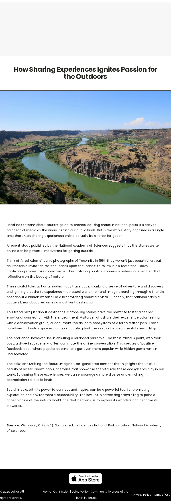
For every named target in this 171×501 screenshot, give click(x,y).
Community (99, 491)
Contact (91, 497)
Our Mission (61, 491)
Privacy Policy (143, 494)
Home (47, 491)
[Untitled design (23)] (85, 474)
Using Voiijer (80, 491)
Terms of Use (161, 494)
